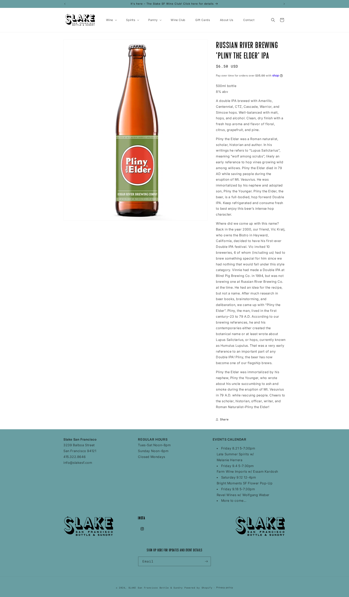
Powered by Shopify (198, 587)
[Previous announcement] (64, 4)
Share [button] (224, 419)
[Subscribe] (206, 561)
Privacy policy (224, 587)
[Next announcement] (284, 4)
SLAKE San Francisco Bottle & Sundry (155, 587)
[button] (111, 20)
